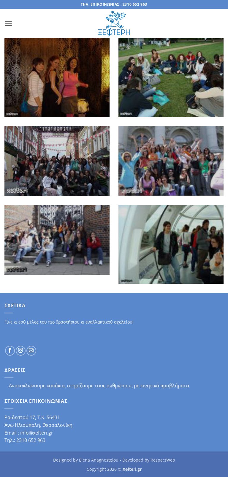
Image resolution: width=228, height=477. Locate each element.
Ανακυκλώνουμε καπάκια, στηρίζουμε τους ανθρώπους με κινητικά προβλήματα (99, 386)
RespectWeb (163, 460)
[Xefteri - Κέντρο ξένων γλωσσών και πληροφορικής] (114, 23)
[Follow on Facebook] (10, 351)
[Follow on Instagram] (21, 351)
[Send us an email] (31, 351)
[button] (8, 23)
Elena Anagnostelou (98, 460)
